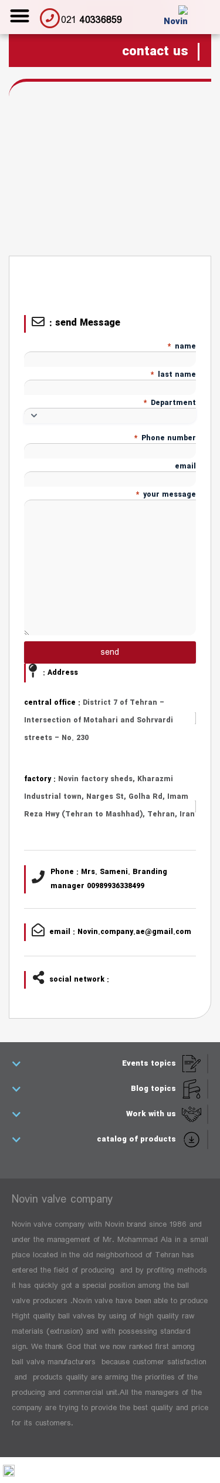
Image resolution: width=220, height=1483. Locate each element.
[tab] (109, 1063)
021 (91, 20)
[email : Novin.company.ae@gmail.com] (38, 929)
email (185, 466)
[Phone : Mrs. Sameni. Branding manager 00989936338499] (38, 877)
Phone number (165, 438)
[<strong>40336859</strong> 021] (50, 18)
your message (166, 495)
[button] (20, 15)
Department (170, 403)
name (182, 346)
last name (173, 375)
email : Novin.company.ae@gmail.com (120, 932)
